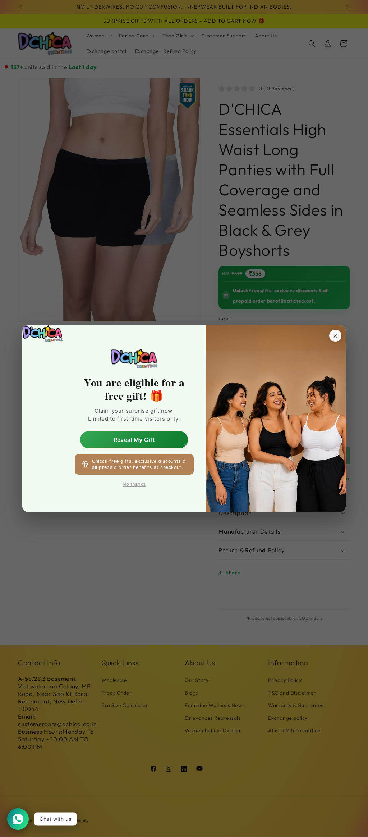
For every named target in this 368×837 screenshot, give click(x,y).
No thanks (134, 484)
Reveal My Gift (134, 439)
